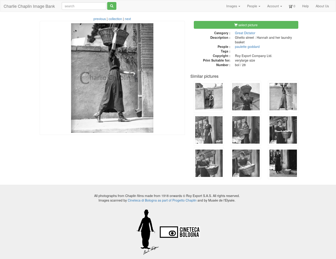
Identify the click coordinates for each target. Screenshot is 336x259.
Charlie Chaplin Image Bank (29, 6)
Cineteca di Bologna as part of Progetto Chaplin (162, 200)
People (252, 6)
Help (305, 6)
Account (273, 6)
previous (99, 18)
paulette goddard (247, 46)
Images (232, 6)
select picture (247, 25)
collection (115, 18)
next (128, 18)
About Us (322, 6)
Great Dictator (245, 33)
